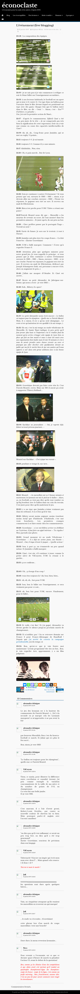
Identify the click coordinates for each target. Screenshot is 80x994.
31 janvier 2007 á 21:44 (29, 730)
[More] (55, 684)
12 (18, 31)
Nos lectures (32, 15)
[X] (51, 684)
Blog (8, 15)
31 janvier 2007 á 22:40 (29, 852)
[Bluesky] (24, 684)
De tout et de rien (52, 29)
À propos (69, 15)
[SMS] (36, 684)
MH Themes (50, 992)
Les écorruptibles (19, 15)
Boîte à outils (46, 15)
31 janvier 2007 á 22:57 (29, 913)
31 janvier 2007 (24, 29)
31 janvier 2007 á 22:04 (29, 771)
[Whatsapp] (28, 684)
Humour (58, 15)
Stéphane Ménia (37, 29)
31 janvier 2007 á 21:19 (29, 705)
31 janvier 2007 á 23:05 (29, 950)
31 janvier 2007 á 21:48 (29, 754)
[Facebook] (47, 684)
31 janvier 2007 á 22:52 (29, 876)
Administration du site (61, 992)
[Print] (40, 684)
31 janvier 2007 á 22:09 (29, 803)
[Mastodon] (32, 684)
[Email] (43, 684)
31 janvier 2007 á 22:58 (29, 935)
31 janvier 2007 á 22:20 (29, 828)
